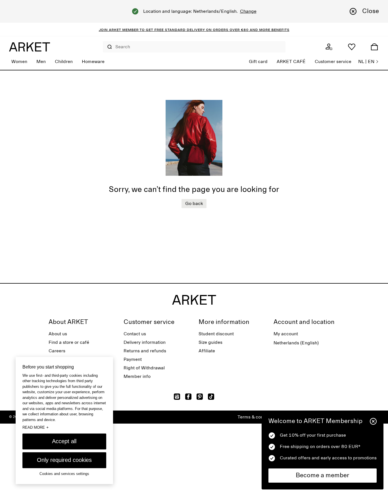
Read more (35, 427)
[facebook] (188, 396)
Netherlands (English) (296, 343)
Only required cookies (64, 460)
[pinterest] (199, 396)
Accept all (64, 441)
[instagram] (177, 396)
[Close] (373, 421)
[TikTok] (211, 396)
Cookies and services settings (64, 474)
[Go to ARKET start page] (29, 47)
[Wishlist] (351, 46)
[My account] (328, 46)
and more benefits (269, 29)
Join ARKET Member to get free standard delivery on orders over (170, 29)
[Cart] (374, 46)
